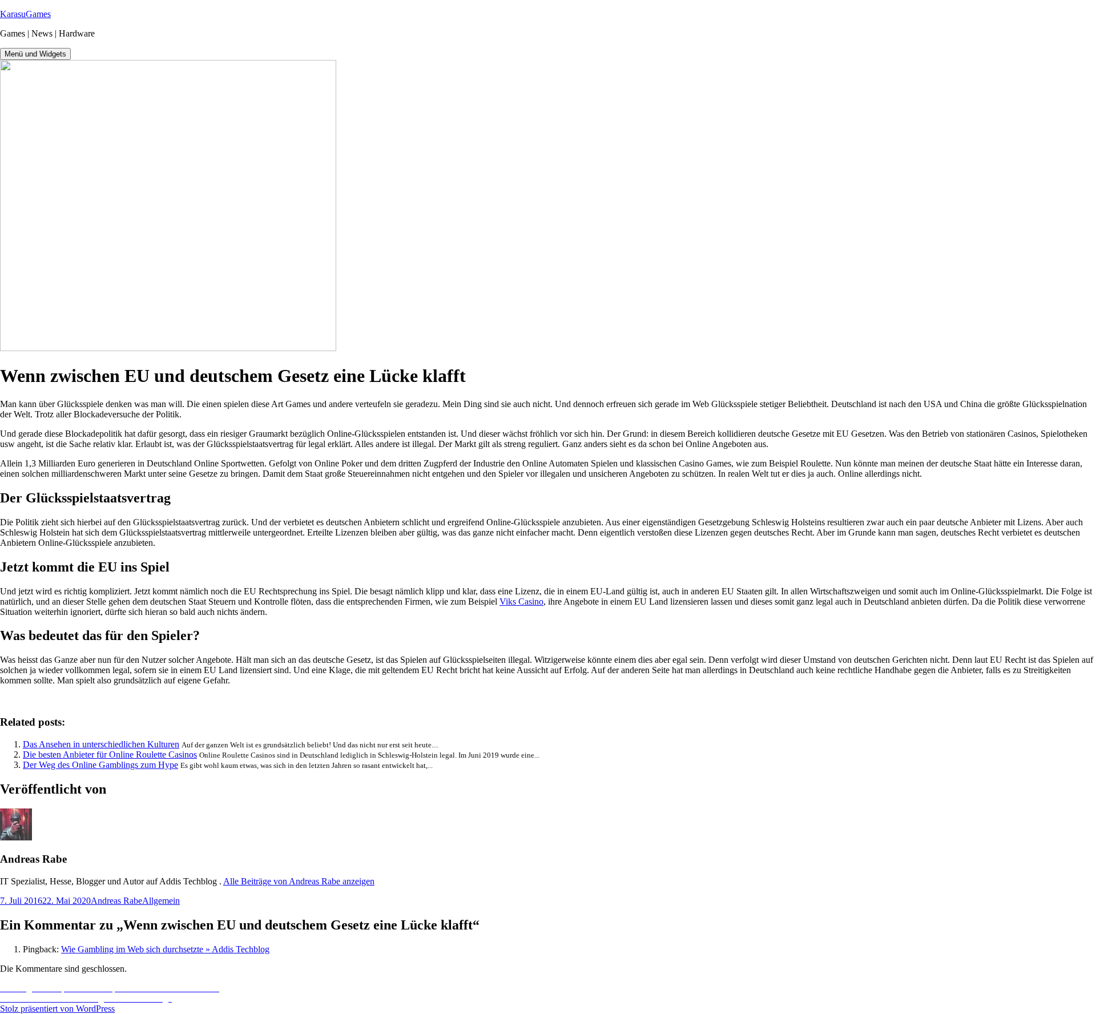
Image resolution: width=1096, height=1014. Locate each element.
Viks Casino (521, 601)
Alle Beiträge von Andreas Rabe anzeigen (298, 881)
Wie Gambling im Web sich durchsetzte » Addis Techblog (165, 949)
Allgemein (161, 901)
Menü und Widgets (35, 54)
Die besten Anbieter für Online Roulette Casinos (110, 754)
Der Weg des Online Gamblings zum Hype (100, 765)
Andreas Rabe (116, 901)
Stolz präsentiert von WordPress (57, 1008)
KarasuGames (25, 14)
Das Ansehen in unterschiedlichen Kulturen (101, 744)
